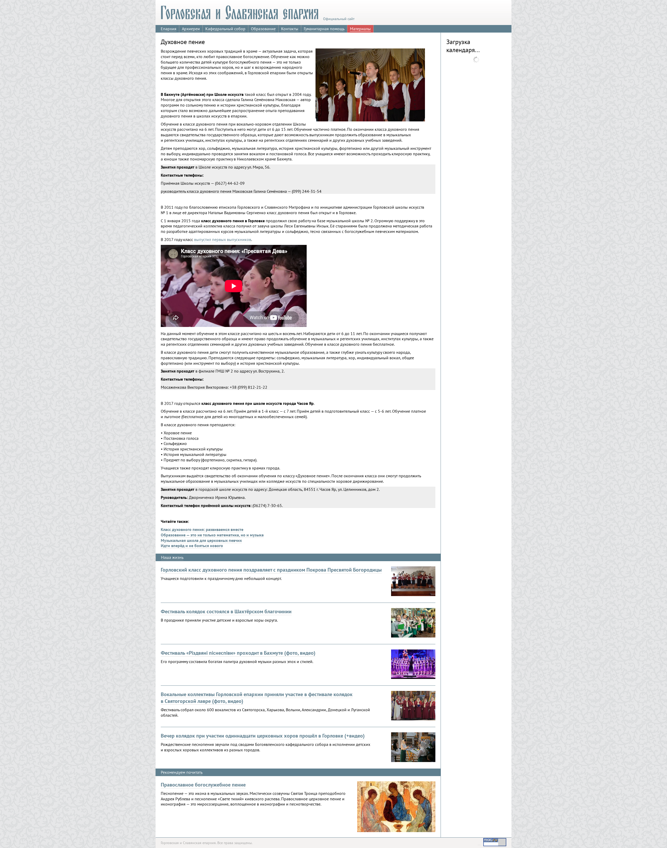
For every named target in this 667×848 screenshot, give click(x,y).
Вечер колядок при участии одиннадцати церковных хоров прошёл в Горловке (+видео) (263, 735)
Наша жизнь (172, 557)
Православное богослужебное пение (203, 784)
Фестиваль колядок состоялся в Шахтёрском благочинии (226, 611)
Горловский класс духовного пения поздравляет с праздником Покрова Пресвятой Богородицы (271, 569)
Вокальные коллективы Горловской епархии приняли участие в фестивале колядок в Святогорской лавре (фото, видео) (257, 697)
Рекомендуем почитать (181, 772)
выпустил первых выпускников (222, 239)
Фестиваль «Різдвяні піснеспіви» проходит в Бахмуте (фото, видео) (238, 652)
